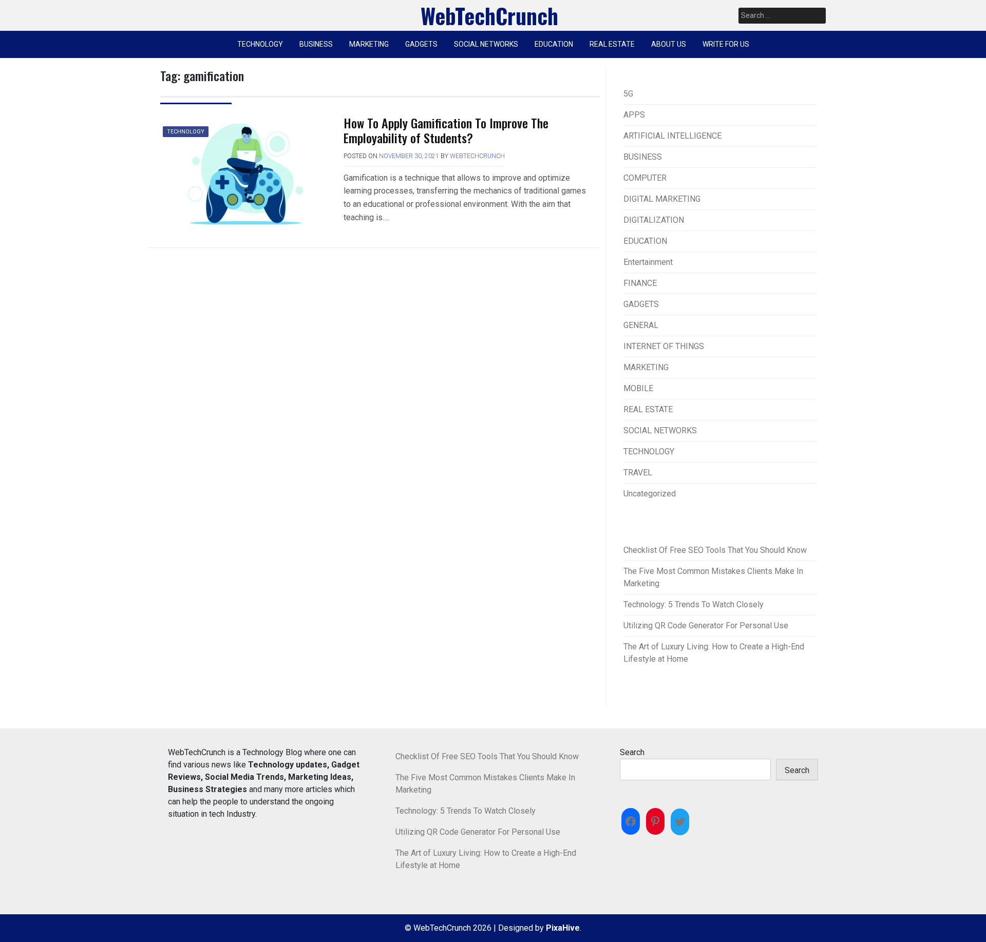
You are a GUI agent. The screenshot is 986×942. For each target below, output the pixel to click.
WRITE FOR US (726, 44)
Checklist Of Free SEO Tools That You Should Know (715, 550)
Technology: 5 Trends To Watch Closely (693, 604)
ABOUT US (668, 44)
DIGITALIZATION (653, 220)
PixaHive (563, 928)
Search (632, 752)
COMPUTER (645, 178)
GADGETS (421, 44)
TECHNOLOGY (260, 44)
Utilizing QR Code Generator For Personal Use (705, 625)
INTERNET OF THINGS (663, 346)
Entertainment (648, 262)
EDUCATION (554, 44)
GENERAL (640, 325)
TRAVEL (637, 472)
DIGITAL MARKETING (661, 199)
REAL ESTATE (612, 44)
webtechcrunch (477, 156)
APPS (634, 115)
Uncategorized (649, 493)
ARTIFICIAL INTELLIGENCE (672, 136)
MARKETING (369, 44)
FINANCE (640, 283)
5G (628, 94)
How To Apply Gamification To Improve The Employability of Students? (446, 130)
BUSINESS (316, 44)
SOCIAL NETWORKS (486, 44)
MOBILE (638, 388)
